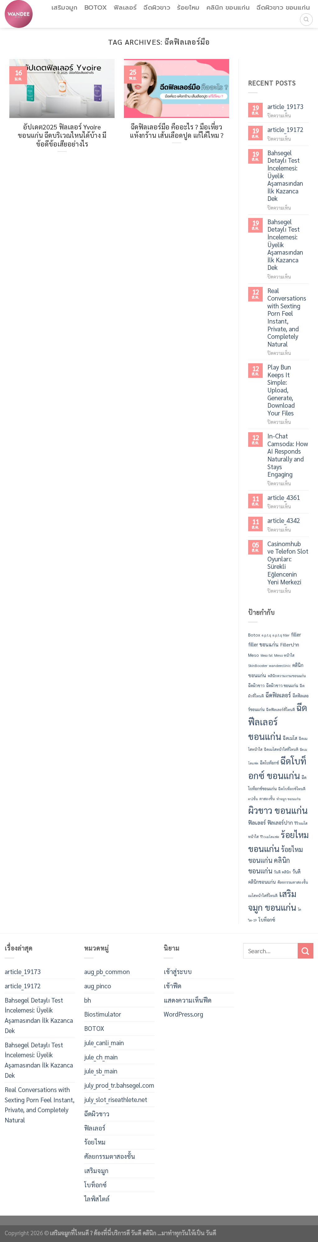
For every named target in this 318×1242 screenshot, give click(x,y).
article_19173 (285, 107)
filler (296, 634)
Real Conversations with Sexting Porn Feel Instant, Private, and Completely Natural (286, 317)
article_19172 (285, 130)
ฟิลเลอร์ (125, 7)
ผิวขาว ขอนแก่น (278, 810)
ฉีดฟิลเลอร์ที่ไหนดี (280, 709)
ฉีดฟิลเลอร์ (278, 695)
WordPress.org (183, 1014)
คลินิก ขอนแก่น (228, 7)
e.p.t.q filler (281, 635)
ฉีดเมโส (290, 738)
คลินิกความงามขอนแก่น (287, 675)
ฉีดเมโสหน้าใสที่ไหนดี (281, 749)
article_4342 (283, 520)
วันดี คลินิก (282, 871)
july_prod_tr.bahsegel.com (119, 1085)
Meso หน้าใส (284, 655)
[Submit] (305, 951)
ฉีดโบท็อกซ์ (269, 762)
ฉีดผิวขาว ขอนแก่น (283, 7)
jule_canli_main (104, 1042)
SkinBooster (257, 665)
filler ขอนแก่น (263, 644)
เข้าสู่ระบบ (178, 971)
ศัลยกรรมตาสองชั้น (292, 882)
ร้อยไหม (188, 7)
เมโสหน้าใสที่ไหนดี (263, 895)
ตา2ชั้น (253, 799)
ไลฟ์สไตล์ (97, 1198)
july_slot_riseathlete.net (115, 1099)
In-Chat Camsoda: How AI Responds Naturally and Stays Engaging (287, 455)
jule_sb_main (100, 1071)
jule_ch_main (101, 1057)
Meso (253, 655)
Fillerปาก (289, 644)
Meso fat (267, 655)
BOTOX (95, 7)
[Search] (306, 19)
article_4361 (283, 497)
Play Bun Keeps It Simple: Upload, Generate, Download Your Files (281, 390)
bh (87, 1000)
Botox (254, 634)
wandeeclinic (280, 665)
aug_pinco (97, 985)
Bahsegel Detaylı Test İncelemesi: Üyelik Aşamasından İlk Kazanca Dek (285, 175)
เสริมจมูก (65, 7)
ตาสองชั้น (267, 798)
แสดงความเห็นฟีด (187, 1000)
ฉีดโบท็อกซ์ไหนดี (292, 788)
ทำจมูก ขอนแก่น (288, 799)
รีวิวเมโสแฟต (269, 837)
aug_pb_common (107, 971)
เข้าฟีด (172, 985)
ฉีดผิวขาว (156, 7)
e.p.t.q (266, 635)
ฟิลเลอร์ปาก (280, 822)
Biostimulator (102, 1014)
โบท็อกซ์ (266, 920)
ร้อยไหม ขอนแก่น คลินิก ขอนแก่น (275, 860)
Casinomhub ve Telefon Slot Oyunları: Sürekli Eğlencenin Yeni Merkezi (287, 563)
